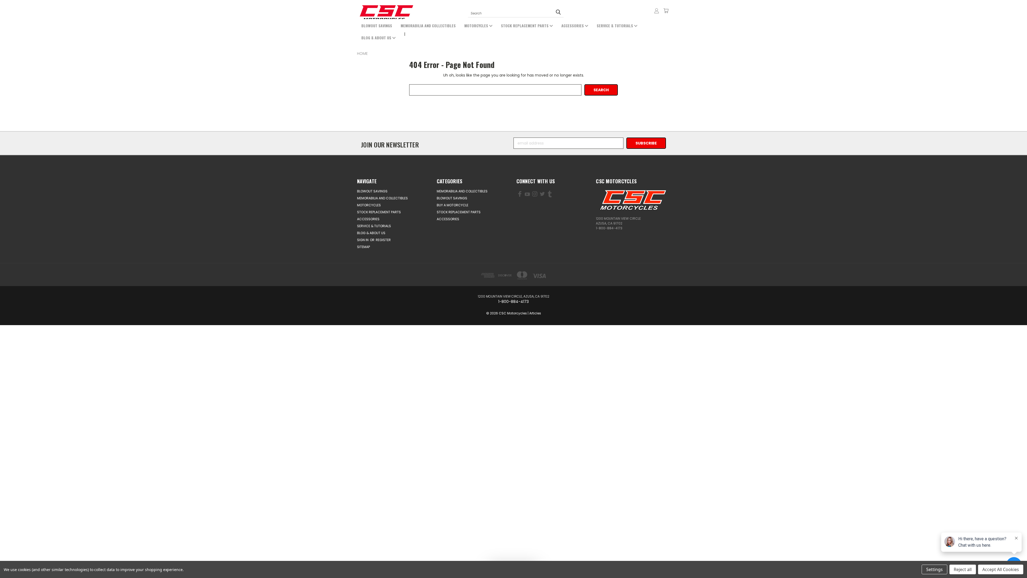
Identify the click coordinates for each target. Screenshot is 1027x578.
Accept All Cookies (1000, 569)
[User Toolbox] (656, 10)
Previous (26, 561)
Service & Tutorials (615, 25)
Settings (934, 569)
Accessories (573, 25)
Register (383, 240)
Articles (535, 313)
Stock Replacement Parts (525, 25)
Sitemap (363, 247)
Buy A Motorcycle (452, 205)
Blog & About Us (376, 37)
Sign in (363, 240)
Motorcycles (476, 25)
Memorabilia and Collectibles (428, 25)
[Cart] (666, 10)
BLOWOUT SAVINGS (376, 25)
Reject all (963, 569)
